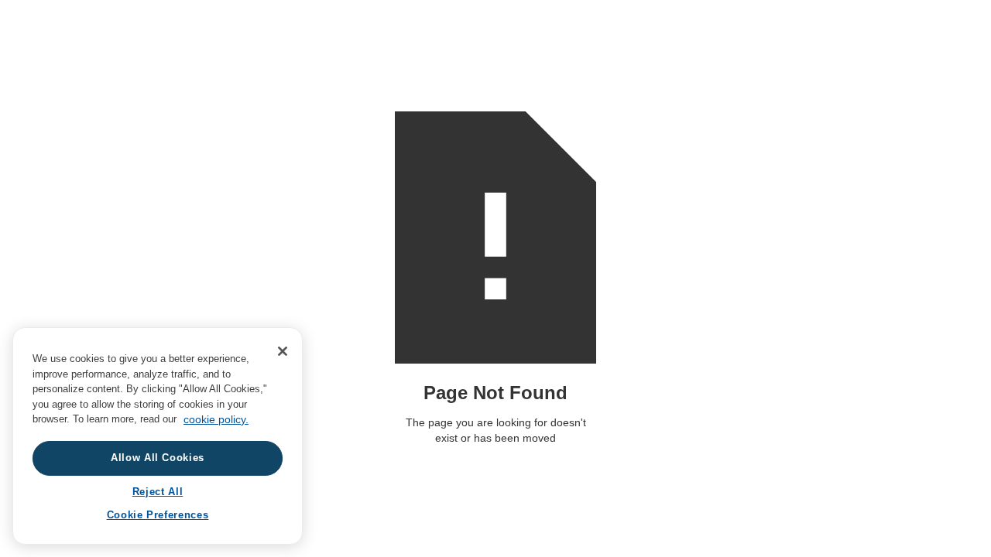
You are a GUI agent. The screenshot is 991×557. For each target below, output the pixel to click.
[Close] (283, 351)
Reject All (157, 491)
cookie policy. (216, 419)
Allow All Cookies (157, 458)
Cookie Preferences (158, 515)
